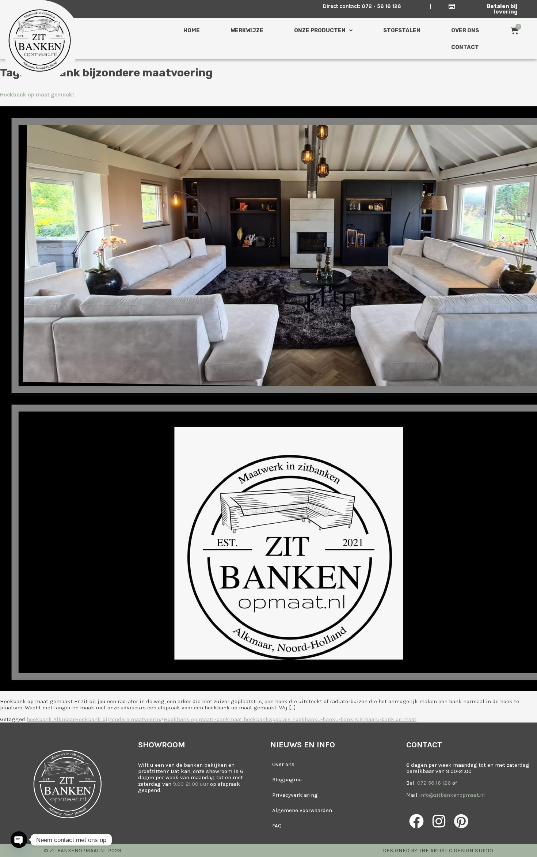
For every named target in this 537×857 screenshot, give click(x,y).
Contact (465, 47)
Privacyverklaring (295, 795)
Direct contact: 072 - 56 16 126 (362, 6)
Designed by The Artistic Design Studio (438, 850)
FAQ (277, 825)
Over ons (465, 30)
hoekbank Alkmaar (51, 719)
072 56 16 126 (433, 783)
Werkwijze (247, 30)
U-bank (326, 719)
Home (191, 30)
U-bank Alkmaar (355, 719)
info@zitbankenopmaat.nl (452, 795)
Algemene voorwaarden (302, 810)
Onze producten (320, 30)
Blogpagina (287, 779)
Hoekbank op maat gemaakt (37, 94)
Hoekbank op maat (188, 719)
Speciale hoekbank (293, 719)
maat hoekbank (249, 719)
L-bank (220, 719)
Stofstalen (401, 30)
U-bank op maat (396, 719)
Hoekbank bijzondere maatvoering (119, 719)
